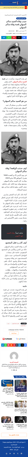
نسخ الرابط (14, 333)
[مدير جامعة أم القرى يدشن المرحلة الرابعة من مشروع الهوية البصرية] (21, 404)
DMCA (11, 449)
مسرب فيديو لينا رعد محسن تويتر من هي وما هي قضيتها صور (8, 426)
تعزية (8, 323)
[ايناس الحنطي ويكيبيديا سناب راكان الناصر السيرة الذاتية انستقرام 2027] (21, 386)
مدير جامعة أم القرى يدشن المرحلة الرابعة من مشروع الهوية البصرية (21, 410)
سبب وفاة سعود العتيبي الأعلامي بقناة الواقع (21, 425)
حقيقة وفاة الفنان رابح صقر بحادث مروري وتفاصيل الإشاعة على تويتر (7, 403)
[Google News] (20, 339)
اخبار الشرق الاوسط (9, 15)
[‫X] (12, 370)
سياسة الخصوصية (7, 447)
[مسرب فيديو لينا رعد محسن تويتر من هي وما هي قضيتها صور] (7, 419)
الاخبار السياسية (17, 15)
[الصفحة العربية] (14, 3)
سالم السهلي (23, 325)
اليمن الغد (16, 449)
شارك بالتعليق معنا (14, 435)
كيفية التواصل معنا (16, 447)
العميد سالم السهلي (20, 82)
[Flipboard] (7, 339)
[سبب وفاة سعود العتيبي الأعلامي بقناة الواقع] (21, 419)
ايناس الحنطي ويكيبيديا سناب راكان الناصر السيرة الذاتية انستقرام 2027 (21, 395)
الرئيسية (23, 15)
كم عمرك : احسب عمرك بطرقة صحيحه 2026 (14, 7)
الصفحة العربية (21, 31)
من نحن (22, 447)
